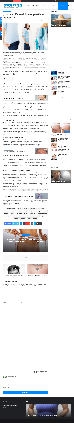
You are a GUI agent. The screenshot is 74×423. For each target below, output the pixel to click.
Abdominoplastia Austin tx (38, 208)
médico (36, 216)
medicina (30, 216)
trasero (35, 218)
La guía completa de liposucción (59, 134)
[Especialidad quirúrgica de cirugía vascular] (54, 73)
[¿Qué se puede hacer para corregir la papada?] (10, 380)
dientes (6, 213)
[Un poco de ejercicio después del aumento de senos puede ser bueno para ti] (54, 157)
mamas (23, 216)
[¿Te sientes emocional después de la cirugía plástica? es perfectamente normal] (54, 140)
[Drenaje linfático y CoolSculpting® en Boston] (54, 93)
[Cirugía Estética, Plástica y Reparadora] (13, 5)
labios (26, 213)
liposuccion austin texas (13, 216)
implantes (19, 213)
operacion (17, 218)
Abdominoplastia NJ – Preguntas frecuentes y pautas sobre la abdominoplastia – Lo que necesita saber (26, 241)
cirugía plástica (31, 211)
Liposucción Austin (42, 213)
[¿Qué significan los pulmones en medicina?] (54, 83)
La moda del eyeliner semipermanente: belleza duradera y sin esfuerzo (63, 145)
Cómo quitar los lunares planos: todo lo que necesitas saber (40, 372)
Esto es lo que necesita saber (58, 25)
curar (45, 211)
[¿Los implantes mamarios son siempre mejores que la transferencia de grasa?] (10, 291)
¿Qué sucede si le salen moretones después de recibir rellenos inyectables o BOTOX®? (25, 300)
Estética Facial (27, 5)
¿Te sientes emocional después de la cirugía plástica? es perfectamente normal (64, 139)
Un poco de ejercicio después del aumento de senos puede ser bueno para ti (64, 155)
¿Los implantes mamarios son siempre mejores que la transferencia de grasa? (9, 300)
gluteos (13, 213)
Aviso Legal (5, 401)
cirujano (39, 211)
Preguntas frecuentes (63, 5)
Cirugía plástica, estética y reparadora (10, 405)
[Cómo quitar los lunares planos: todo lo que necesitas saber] (41, 327)
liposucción (32, 213)
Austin (13, 211)
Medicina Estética (54, 5)
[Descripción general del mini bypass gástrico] (54, 151)
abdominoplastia (11, 208)
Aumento (7, 211)
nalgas (42, 216)
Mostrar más (61, 97)
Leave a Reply (25, 392)
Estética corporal (46, 5)
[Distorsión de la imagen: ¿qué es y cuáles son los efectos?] (54, 78)
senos (29, 218)
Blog (69, 5)
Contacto (4, 407)
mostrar (11, 78)
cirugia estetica (21, 211)
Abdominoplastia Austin (23, 208)
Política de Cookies (6, 409)
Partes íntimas (38, 5)
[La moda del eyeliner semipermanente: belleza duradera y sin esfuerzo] (54, 145)
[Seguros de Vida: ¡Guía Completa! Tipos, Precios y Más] (54, 88)
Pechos (33, 5)
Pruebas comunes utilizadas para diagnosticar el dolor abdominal (43, 415)
